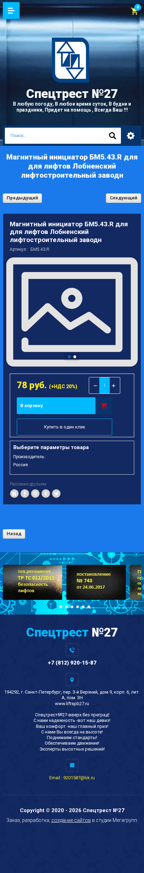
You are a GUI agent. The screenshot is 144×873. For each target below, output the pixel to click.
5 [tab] (77, 606)
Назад (14, 533)
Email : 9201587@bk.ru (72, 777)
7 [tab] (88, 606)
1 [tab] (69, 356)
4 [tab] (72, 606)
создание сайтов (71, 820)
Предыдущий (22, 197)
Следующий (123, 197)
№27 (72, 94)
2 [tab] (74, 356)
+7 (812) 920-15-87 (72, 663)
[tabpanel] (72, 312)
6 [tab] (83, 606)
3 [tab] (66, 606)
